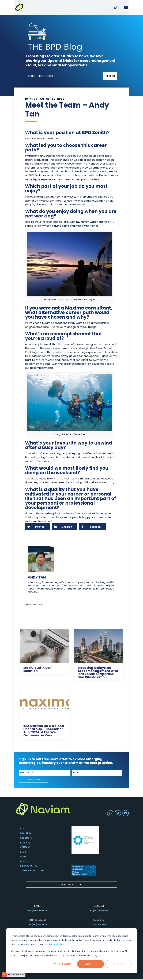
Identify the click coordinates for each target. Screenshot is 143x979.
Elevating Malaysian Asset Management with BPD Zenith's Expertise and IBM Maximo (98, 672)
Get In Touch (71, 884)
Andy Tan (36, 99)
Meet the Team (34, 604)
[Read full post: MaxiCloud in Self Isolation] (44, 645)
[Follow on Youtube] (125, 813)
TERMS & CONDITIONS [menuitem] (32, 870)
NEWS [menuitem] (23, 856)
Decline (118, 963)
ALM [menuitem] (22, 828)
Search (110, 76)
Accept (90, 963)
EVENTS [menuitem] (24, 861)
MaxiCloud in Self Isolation (37, 669)
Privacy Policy (56, 944)
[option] (85, 840)
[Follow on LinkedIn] (110, 813)
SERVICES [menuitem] (25, 842)
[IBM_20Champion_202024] (85, 840)
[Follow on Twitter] (118, 813)
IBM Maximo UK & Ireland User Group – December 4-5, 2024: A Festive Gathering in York (43, 730)
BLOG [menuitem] (23, 851)
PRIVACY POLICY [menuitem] (28, 866)
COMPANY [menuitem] (25, 847)
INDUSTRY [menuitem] (25, 833)
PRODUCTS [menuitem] (26, 837)
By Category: (62, 963)
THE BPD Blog (55, 46)
